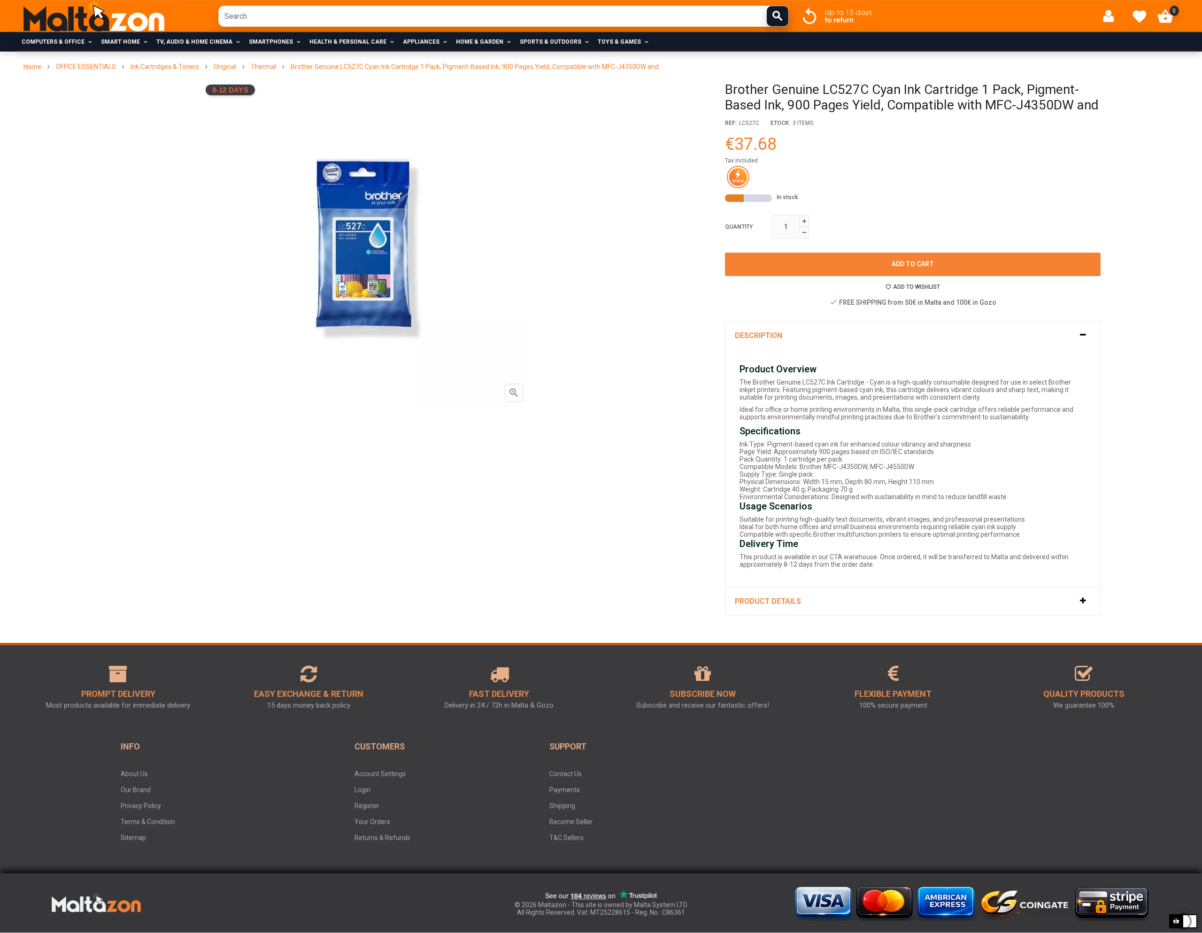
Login (362, 790)
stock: (780, 123)
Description (758, 335)
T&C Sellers (566, 837)
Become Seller (571, 821)
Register (366, 806)
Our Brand (136, 790)
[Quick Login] (1112, 16)
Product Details (768, 601)
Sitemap (133, 837)
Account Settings (380, 774)
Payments (564, 790)
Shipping (562, 806)
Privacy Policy (141, 806)
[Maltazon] (93, 16)
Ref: (731, 123)
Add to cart (913, 264)
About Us (134, 774)
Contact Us (565, 774)
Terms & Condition (148, 821)
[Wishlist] (1140, 16)
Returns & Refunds (382, 837)
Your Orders (372, 821)
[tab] (912, 335)
